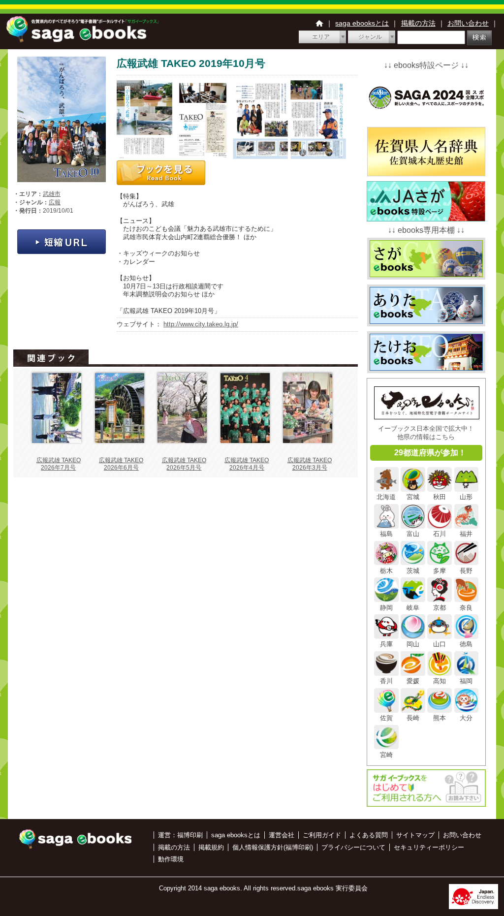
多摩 (439, 570)
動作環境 (171, 859)
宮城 (413, 497)
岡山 (413, 644)
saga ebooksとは (362, 23)
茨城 (413, 570)
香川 (386, 681)
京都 (439, 607)
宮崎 (386, 754)
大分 (466, 718)
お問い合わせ (468, 23)
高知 (439, 681)
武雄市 (52, 193)
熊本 (439, 718)
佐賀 (386, 718)
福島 (386, 533)
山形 (466, 497)
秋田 (439, 497)
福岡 (466, 681)
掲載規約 (211, 847)
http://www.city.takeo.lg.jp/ (200, 324)
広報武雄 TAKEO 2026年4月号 (246, 464)
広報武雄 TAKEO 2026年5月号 (184, 464)
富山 (413, 533)
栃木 (386, 570)
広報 (55, 202)
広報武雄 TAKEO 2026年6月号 (121, 464)
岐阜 (413, 607)
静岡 (386, 607)
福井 (466, 533)
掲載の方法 (418, 23)
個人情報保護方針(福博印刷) (272, 847)
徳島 (466, 644)
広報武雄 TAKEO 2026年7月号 (58, 464)
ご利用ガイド (322, 835)
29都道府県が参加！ (430, 452)
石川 (439, 533)
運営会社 (281, 835)
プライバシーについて (353, 847)
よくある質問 (368, 835)
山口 (439, 644)
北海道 (386, 497)
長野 (466, 570)
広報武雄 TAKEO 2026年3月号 (309, 464)
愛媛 (413, 681)
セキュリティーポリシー (429, 847)
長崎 (413, 718)
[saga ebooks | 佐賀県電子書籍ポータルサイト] (82, 39)
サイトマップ (415, 835)
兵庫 (386, 644)
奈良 (466, 607)
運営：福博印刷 (180, 835)
